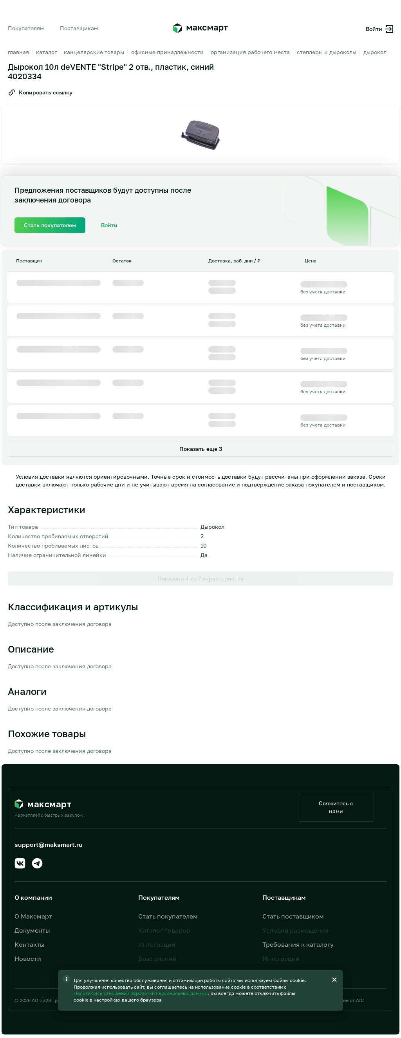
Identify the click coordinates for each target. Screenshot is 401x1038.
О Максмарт (33, 916)
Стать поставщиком (293, 916)
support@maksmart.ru (48, 844)
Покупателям (26, 28)
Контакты (29, 944)
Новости (27, 958)
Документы (32, 930)
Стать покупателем (168, 916)
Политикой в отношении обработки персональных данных (141, 993)
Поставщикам (79, 28)
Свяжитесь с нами (336, 807)
